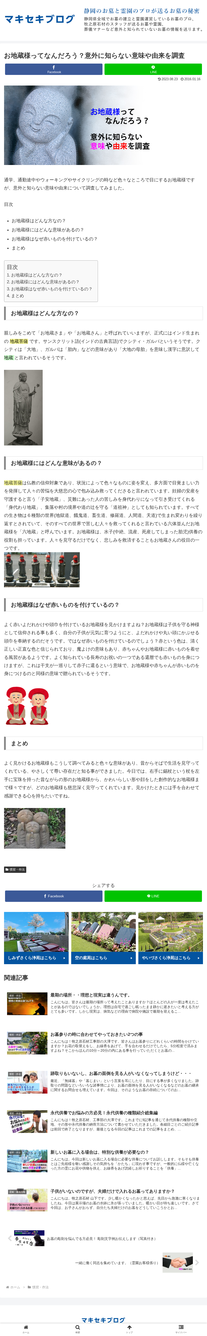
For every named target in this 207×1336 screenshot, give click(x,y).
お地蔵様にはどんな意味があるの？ (45, 282)
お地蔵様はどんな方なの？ (37, 275)
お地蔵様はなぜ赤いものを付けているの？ (52, 289)
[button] (191, 769)
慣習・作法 (17, 869)
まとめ (17, 295)
